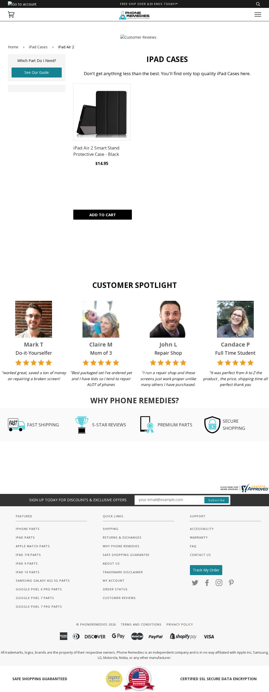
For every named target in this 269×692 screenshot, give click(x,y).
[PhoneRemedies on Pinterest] (231, 584)
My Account (114, 580)
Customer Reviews (119, 598)
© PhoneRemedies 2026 (96, 624)
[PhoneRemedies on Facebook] (207, 584)
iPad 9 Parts (27, 563)
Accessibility (202, 529)
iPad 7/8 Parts (28, 555)
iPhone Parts (28, 529)
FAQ (193, 546)
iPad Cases (38, 46)
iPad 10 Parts (28, 572)
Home (13, 46)
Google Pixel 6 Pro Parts (39, 589)
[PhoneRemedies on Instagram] (219, 584)
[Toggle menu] (258, 14)
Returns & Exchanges (122, 537)
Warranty (199, 537)
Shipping (110, 529)
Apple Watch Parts (33, 546)
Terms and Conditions (141, 624)
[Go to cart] (11, 14)
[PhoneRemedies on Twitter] (195, 584)
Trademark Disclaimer (123, 572)
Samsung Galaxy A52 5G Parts (43, 580)
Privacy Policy (180, 624)
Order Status (115, 589)
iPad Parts (25, 537)
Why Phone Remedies (121, 546)
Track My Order (206, 569)
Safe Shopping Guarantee (126, 555)
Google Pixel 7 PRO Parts (39, 606)
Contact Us (200, 555)
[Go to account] (22, 4)
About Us (111, 563)
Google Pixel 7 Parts (35, 598)
